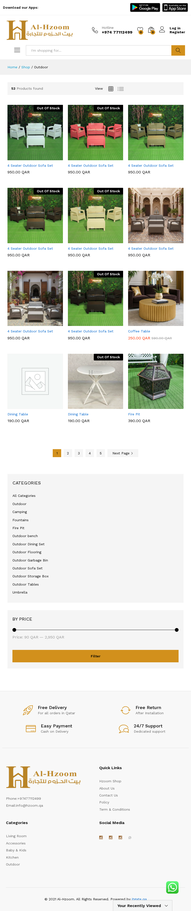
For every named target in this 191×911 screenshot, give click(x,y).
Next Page (121, 453)
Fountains (20, 520)
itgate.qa (139, 899)
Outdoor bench (25, 536)
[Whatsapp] (130, 837)
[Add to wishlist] (46, 157)
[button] (144, 157)
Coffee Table (139, 331)
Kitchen (12, 857)
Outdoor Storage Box (30, 576)
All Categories (24, 496)
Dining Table (17, 414)
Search (178, 50)
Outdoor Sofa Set (27, 568)
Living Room (16, 836)
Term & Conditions (114, 809)
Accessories (16, 843)
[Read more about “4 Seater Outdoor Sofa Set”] (23, 157)
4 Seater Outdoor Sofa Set (30, 165)
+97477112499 (29, 798)
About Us (107, 788)
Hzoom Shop (110, 781)
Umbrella (19, 592)
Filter (95, 656)
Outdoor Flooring (26, 552)
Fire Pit (134, 414)
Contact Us (108, 795)
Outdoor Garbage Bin (30, 560)
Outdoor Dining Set (28, 544)
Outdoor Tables (25, 584)
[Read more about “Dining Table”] (83, 406)
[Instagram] (101, 837)
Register (177, 32)
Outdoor (19, 504)
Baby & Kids (16, 850)
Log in (175, 28)
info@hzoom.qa (29, 805)
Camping (19, 512)
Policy (104, 802)
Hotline (108, 28)
